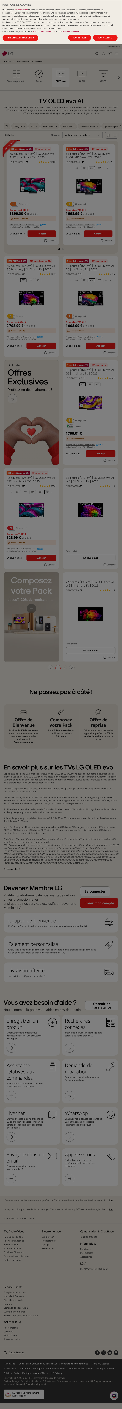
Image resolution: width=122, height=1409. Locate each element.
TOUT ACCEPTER (105, 37)
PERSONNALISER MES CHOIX (20, 37)
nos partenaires (21, 9)
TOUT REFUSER (79, 37)
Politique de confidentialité (44, 31)
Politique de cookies (71, 31)
